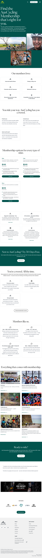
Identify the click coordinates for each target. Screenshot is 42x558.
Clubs (30, 523)
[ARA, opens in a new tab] (27, 505)
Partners (16, 531)
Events (16, 525)
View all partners (21, 512)
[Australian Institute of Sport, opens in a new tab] (14, 505)
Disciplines (17, 527)
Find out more (21, 260)
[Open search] (27, 2)
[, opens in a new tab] (21, 487)
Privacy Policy (34, 555)
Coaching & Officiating (33, 525)
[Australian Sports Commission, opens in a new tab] (8, 505)
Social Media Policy (18, 540)
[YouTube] (5, 527)
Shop (32, 531)
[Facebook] (2, 527)
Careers (16, 533)
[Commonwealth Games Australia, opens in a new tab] (21, 505)
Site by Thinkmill (38, 554)
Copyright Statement (18, 538)
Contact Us (31, 533)
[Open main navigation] (40, 2)
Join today (21, 456)
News (16, 523)
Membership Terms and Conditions (19, 543)
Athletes (16, 529)
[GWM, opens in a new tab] (33, 505)
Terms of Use (39, 555)
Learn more (10, 176)
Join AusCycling (32, 527)
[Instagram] (8, 527)
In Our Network (31, 529)
